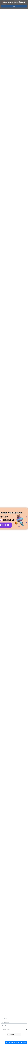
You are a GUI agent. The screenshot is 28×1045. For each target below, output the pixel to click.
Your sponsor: (4, 1014)
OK (14, 6)
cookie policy (17, 3)
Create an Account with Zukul (16, 1042)
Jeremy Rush (12, 1014)
